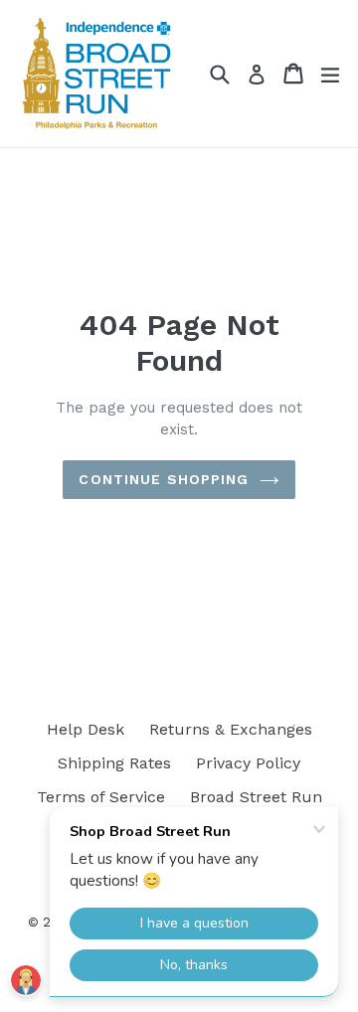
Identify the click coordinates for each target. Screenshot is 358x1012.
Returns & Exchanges (230, 729)
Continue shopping (164, 479)
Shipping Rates (114, 763)
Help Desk (85, 729)
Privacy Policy (248, 763)
